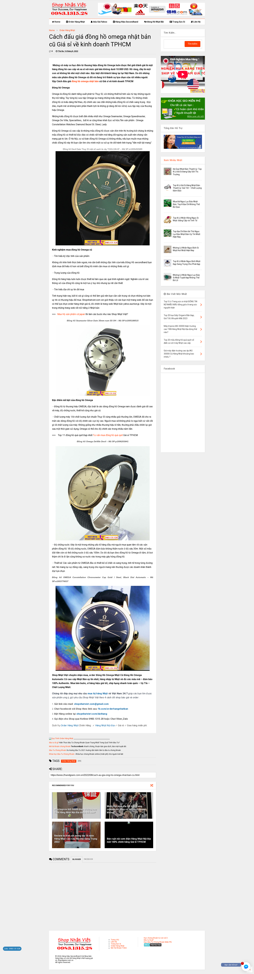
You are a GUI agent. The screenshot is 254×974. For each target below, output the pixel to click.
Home (57, 22)
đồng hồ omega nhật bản (85, 81)
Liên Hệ (196, 22)
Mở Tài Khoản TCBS (119, 948)
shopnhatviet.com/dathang (91, 713)
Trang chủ (115, 940)
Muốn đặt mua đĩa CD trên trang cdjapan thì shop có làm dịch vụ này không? (126, 809)
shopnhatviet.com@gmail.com (91, 704)
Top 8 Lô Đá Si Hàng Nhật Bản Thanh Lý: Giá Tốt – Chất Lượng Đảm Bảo (187, 188)
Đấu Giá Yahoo (100, 22)
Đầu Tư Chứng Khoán (57, 750)
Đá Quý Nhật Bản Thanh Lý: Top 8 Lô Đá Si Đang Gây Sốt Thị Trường (187, 171)
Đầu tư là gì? (54, 743)
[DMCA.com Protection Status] (153, 946)
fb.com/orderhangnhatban (113, 708)
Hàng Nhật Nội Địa (105, 725)
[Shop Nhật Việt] (151, 15)
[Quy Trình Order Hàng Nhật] (61, 738)
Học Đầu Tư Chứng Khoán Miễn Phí (158, 942)
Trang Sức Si (178, 22)
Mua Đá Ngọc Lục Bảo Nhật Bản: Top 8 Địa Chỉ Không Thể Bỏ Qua (186, 204)
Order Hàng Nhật (76, 22)
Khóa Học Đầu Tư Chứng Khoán (61, 754)
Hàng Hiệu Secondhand (126, 22)
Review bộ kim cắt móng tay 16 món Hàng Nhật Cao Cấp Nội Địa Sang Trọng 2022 (75, 838)
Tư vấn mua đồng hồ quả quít (108, 435)
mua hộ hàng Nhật (98, 693)
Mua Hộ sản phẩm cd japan (71, 314)
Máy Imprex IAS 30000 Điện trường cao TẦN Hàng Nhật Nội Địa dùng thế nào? (75, 811)
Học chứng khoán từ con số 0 (156, 938)
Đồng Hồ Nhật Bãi (155, 22)
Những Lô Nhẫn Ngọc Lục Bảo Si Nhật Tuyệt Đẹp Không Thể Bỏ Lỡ (186, 277)
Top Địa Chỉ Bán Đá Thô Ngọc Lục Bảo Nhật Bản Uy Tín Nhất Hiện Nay (186, 234)
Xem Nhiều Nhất (173, 160)
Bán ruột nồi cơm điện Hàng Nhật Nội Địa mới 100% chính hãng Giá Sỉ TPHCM (129, 840)
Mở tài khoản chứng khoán (60, 746)
